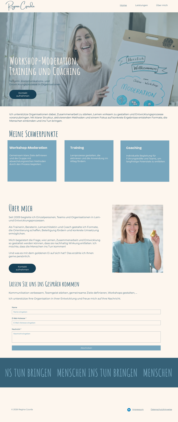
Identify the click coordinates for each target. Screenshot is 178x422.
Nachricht (16, 329)
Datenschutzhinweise (161, 409)
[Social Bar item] (129, 409)
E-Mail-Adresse (19, 318)
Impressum (138, 409)
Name (14, 307)
